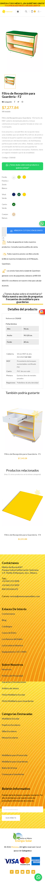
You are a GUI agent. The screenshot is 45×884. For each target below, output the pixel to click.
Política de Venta (10, 688)
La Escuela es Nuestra (12, 645)
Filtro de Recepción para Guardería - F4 (22, 535)
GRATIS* (41, 3)
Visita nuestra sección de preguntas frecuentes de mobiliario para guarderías (22, 299)
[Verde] (19, 195)
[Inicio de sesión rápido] (39, 11)
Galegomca (27, 851)
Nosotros (6, 669)
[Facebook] (12, 872)
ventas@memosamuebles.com (25, 596)
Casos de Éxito (9, 632)
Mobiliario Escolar (10, 718)
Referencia (10, 318)
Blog (4, 620)
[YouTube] (22, 872)
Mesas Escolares (10, 737)
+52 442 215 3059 (10, 585)
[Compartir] (14, 102)
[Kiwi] (19, 177)
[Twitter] (17, 872)
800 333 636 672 (10, 589)
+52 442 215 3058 (10, 581)
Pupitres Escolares (11, 725)
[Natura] (14, 214)
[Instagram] (33, 872)
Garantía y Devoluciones (14, 682)
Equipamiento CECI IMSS (14, 651)
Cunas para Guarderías (13, 774)
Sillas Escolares (9, 731)
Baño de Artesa (9, 768)
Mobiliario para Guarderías (15, 761)
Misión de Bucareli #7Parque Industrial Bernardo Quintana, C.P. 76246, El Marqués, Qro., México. (20, 570)
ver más (28, 357)
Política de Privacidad (12, 675)
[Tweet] (18, 102)
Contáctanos (8, 613)
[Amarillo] (24, 177)
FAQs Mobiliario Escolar (13, 694)
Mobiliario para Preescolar (15, 755)
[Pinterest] (22, 102)
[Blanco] (14, 177)
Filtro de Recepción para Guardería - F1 (22, 454)
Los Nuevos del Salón (12, 639)
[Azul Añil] (14, 195)
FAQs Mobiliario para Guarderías (18, 701)
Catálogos (7, 626)
